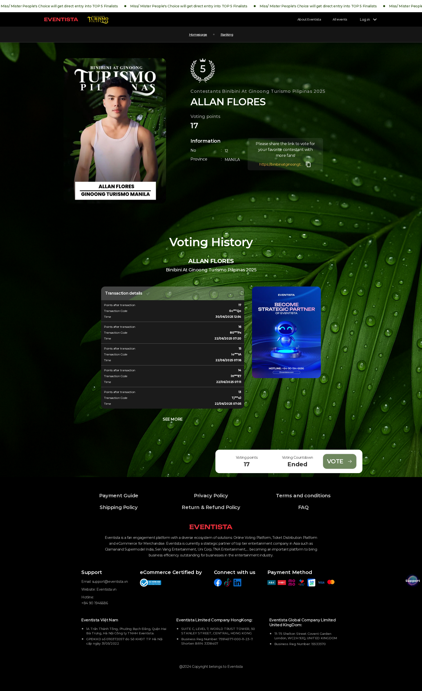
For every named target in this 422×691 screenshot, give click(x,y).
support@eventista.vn (110, 581)
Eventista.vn (106, 589)
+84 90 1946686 (94, 603)
